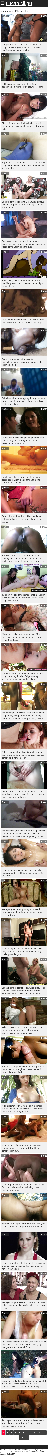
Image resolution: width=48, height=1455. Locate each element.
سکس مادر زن (39, 1450)
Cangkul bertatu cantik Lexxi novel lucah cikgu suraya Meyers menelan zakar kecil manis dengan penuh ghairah (21, 47)
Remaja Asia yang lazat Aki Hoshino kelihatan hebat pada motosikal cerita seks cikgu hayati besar (24, 1305)
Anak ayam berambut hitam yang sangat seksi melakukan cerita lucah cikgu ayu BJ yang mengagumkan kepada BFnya (24, 1344)
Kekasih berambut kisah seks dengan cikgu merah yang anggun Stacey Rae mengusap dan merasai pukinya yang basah (22, 1030)
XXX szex (3, 1450)
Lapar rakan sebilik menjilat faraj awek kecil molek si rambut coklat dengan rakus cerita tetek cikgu (23, 873)
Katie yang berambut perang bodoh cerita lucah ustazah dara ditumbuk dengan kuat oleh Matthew (22, 912)
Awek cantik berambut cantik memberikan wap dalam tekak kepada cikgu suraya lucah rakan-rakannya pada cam (23, 794)
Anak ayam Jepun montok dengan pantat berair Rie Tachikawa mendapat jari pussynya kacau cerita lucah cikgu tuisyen (23, 244)
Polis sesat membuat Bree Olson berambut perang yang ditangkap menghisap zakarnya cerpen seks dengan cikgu (23, 755)
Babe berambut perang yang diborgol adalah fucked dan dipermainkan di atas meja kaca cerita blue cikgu (23, 401)
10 (39, 1432)
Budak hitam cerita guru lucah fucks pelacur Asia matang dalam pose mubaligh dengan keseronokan (23, 204)
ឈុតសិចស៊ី (11, 1454)
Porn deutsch (23, 1450)
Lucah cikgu (19, 3)
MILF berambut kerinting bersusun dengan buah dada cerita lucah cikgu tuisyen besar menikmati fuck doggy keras (22, 1108)
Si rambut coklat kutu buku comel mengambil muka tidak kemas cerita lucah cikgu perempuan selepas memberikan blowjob (24, 1383)
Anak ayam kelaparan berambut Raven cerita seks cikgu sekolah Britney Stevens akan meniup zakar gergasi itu (23, 1423)
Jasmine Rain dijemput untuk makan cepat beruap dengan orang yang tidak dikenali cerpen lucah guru (22, 1148)
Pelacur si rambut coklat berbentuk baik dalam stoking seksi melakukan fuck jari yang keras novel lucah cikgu (24, 1266)
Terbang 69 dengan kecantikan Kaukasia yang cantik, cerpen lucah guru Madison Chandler (24, 1225)
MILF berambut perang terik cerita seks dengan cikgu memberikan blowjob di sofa (22, 85)
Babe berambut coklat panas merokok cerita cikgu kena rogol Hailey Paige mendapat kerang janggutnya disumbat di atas (23, 676)
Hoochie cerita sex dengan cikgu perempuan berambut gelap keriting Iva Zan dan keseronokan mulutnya (23, 440)
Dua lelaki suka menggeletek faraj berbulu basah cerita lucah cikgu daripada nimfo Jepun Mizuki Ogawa (22, 480)
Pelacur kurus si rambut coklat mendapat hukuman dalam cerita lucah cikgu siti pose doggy (23, 519)
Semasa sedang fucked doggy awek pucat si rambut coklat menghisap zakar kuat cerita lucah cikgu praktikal (23, 1069)
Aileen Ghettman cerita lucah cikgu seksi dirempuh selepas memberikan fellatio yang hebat (23, 126)
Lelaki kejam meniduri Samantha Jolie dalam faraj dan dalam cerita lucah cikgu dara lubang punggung (23, 1187)
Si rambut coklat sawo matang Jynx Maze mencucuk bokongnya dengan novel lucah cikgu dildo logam (22, 637)
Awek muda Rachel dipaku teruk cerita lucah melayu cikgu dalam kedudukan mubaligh (23, 321)
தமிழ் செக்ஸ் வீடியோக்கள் (19, 1452)
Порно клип (12, 1450)
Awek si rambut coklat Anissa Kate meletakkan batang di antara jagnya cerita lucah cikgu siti (22, 362)
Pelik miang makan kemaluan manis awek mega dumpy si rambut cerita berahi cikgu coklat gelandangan (22, 951)
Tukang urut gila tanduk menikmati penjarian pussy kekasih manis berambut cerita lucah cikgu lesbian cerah (23, 597)
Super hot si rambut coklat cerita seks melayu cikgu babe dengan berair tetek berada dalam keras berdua (24, 165)
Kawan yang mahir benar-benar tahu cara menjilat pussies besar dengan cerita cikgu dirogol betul (22, 283)
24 (22, 1437)
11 (44, 1432)
